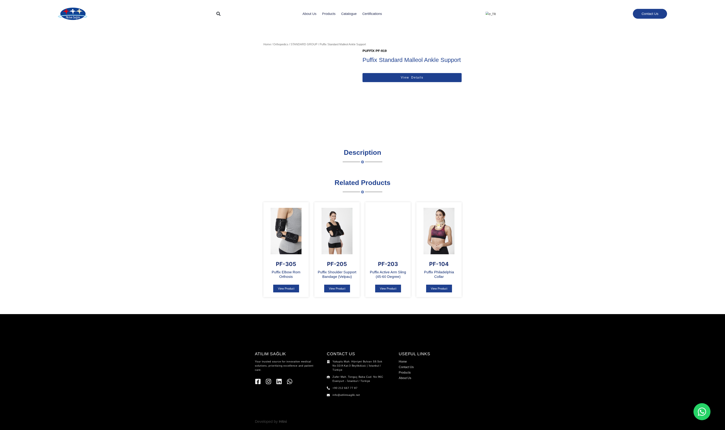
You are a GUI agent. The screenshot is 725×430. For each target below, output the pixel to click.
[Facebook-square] (258, 381)
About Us (309, 14)
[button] (218, 14)
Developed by (271, 421)
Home (267, 44)
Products (329, 14)
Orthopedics (280, 44)
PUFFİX (368, 51)
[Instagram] (268, 381)
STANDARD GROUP (304, 44)
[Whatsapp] (290, 381)
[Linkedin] (279, 381)
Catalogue (349, 14)
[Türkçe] (490, 14)
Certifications (372, 14)
